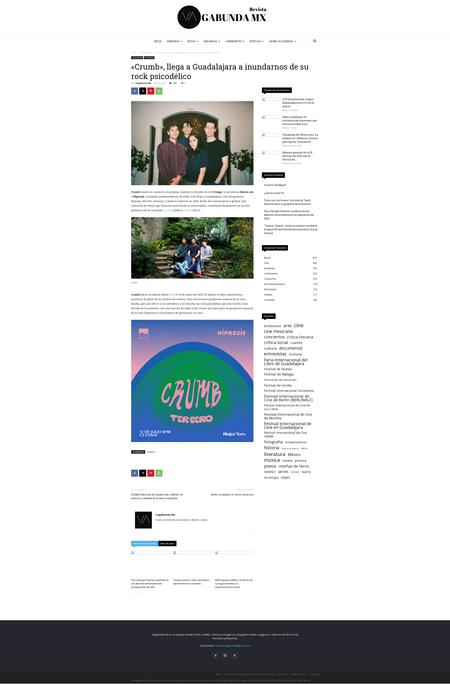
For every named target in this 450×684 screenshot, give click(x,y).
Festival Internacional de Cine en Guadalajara (287, 425)
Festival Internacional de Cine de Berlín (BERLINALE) (288, 398)
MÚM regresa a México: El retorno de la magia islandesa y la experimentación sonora (233, 583)
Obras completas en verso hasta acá (232, 494)
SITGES (295, 472)
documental (290, 348)
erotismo (295, 354)
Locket (188, 210)
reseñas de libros (294, 466)
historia (271, 447)
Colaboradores (298, 674)
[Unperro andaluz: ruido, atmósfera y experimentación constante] (192, 564)
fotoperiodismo (296, 442)
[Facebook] (134, 91)
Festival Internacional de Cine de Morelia (288, 416)
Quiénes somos (266, 674)
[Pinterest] (150, 91)
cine (299, 325)
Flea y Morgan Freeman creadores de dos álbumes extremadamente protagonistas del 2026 (150, 583)
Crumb (168, 210)
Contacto (314, 674)
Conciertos (149, 57)
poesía (270, 466)
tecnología (271, 477)
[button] (314, 41)
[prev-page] (133, 594)
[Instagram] (225, 655)
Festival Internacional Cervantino (289, 391)
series (283, 471)
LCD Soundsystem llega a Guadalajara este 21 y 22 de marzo (298, 103)
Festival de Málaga (279, 374)
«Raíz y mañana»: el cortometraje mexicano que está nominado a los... (299, 120)
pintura (300, 460)
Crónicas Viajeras (281, 41)
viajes (285, 477)
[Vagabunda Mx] (225, 17)
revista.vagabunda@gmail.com (233, 645)
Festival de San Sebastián (280, 379)
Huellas (255, 41)
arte (287, 326)
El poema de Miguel (275, 185)
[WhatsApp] (158, 91)
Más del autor (167, 543)
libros (304, 448)
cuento (296, 343)
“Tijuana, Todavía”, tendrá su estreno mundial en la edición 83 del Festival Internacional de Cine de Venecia (291, 229)
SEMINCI (270, 472)
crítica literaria (300, 337)
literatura (274, 454)
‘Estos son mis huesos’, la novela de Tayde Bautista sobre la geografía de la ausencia (287, 202)
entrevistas (275, 354)
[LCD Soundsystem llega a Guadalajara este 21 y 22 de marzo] (270, 104)
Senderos (173, 41)
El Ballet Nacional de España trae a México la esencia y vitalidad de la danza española (156, 496)
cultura (270, 348)
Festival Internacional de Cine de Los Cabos (287, 407)
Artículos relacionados (144, 543)
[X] (142, 91)
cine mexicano (278, 331)
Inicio (158, 41)
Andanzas (210, 41)
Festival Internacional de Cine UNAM (285, 434)
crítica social (276, 342)
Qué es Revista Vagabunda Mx (240, 674)
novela (287, 460)
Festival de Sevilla (278, 385)
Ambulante (272, 326)
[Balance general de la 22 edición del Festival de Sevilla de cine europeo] (270, 157)
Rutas (191, 41)
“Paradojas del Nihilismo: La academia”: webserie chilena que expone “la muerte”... (300, 138)
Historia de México (290, 448)
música (151, 451)
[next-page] (139, 594)
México (294, 454)
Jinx (172, 294)
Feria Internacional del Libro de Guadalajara (285, 361)
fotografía (273, 442)
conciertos (274, 337)
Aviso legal (282, 674)
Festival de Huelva (278, 369)
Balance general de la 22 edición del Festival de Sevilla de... (297, 156)
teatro (306, 472)
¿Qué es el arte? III (274, 193)
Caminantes (233, 41)
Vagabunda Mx (143, 83)
